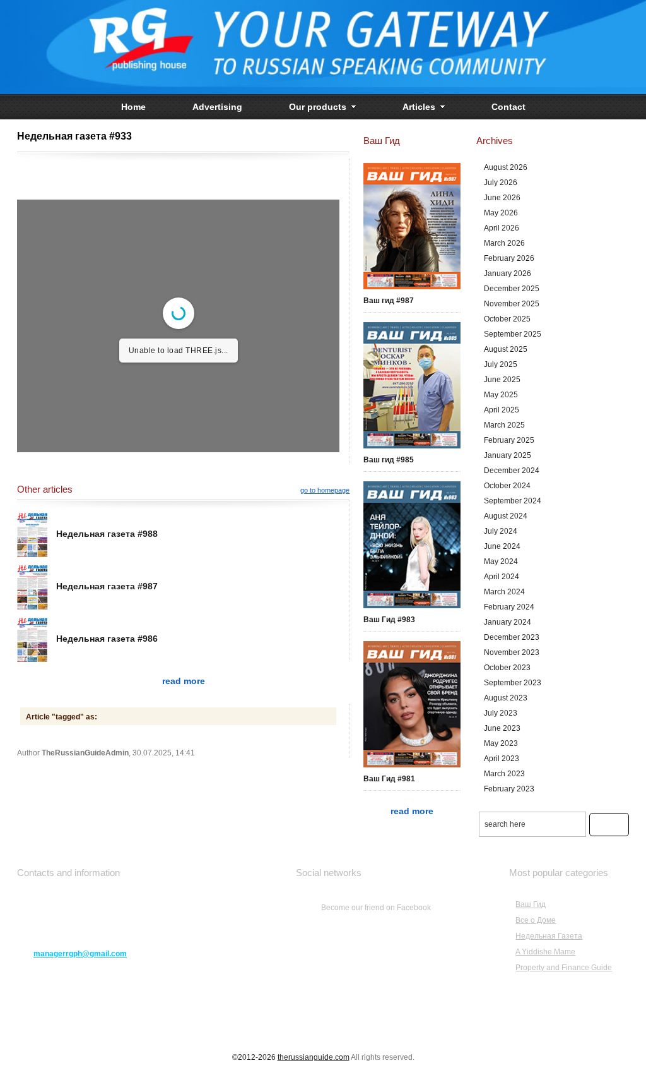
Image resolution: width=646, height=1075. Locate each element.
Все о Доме (535, 920)
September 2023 (512, 682)
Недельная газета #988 (107, 534)
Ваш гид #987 (388, 300)
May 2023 (501, 743)
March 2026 (504, 243)
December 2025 (511, 288)
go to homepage (324, 490)
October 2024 (507, 485)
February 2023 (509, 788)
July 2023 (500, 713)
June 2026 (502, 197)
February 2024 (509, 607)
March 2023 (504, 773)
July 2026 (500, 182)
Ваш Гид (530, 904)
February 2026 (509, 258)
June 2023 (502, 728)
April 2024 (501, 576)
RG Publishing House (323, 47)
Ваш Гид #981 (389, 778)
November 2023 (511, 652)
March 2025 (504, 425)
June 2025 (502, 379)
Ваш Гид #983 (389, 619)
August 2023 (505, 698)
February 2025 (509, 440)
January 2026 (507, 273)
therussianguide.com (313, 1057)
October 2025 (507, 319)
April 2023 (501, 758)
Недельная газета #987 (107, 586)
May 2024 (501, 561)
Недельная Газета (548, 936)
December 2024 (511, 470)
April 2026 (501, 228)
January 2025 (507, 455)
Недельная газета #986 (107, 639)
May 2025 (501, 394)
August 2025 (505, 349)
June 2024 (502, 546)
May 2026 (501, 212)
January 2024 (507, 622)
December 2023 (511, 637)
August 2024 (505, 516)
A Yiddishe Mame (545, 951)
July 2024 (500, 531)
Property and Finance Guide (563, 967)
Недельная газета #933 (74, 136)
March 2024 (504, 591)
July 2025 (500, 364)
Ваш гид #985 (388, 459)
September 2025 (512, 334)
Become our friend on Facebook (376, 907)
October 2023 (507, 667)
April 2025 (501, 409)
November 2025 (511, 303)
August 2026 (505, 167)
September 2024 (512, 500)
